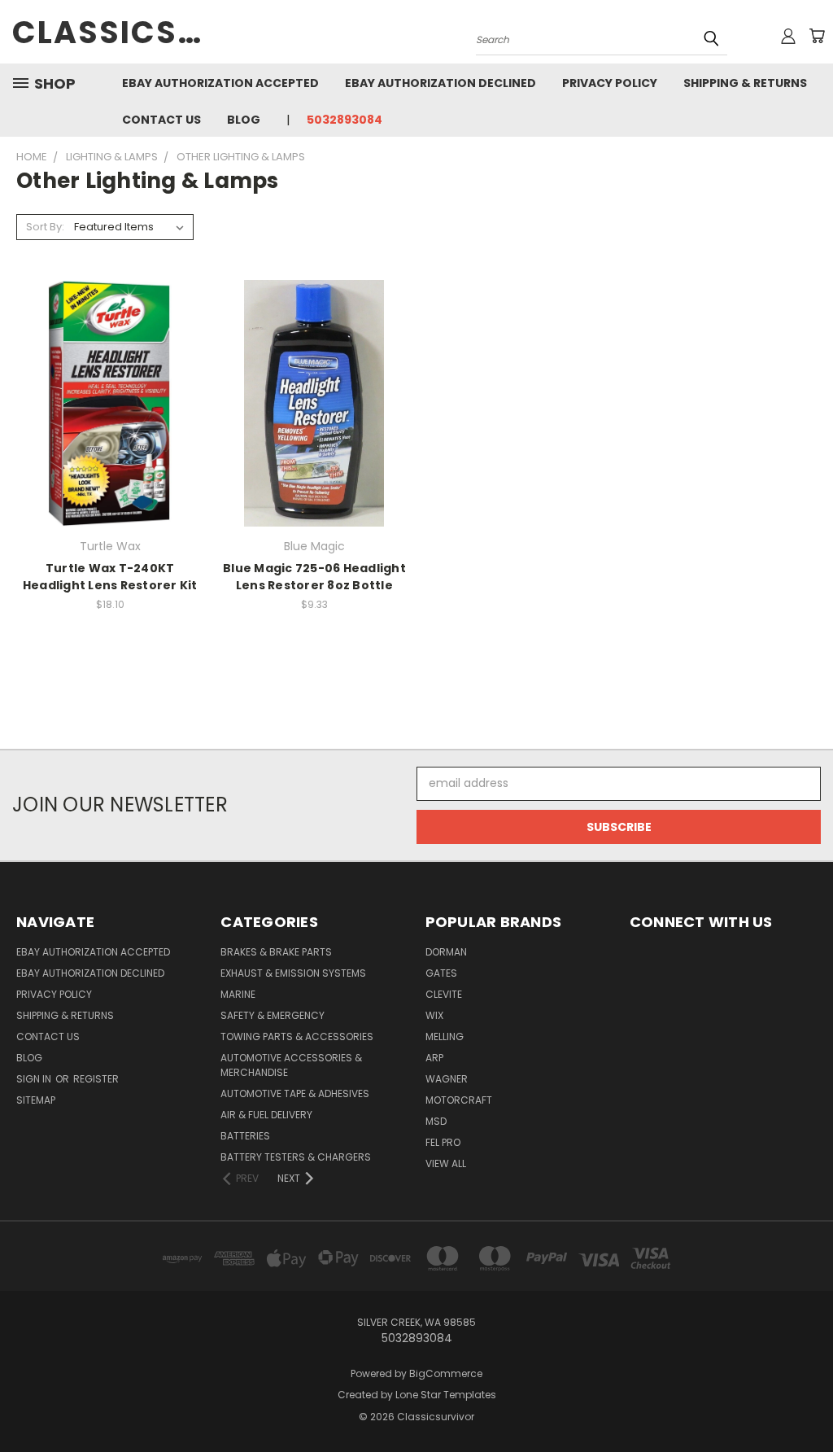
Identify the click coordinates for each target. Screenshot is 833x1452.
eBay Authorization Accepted (220, 83)
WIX (434, 1015)
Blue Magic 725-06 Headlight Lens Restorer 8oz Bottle (314, 576)
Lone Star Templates (445, 1395)
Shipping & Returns (745, 83)
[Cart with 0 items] (817, 36)
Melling (444, 1036)
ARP (434, 1058)
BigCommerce (445, 1373)
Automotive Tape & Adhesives (294, 1093)
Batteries (245, 1136)
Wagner (446, 1079)
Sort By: (45, 226)
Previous (808, 1401)
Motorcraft (458, 1100)
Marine (237, 994)
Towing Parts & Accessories (296, 1036)
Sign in (35, 1079)
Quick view (110, 370)
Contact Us (161, 120)
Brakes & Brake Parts (276, 952)
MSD (436, 1121)
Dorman (446, 952)
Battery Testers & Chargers (295, 1157)
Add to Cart (110, 432)
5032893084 (344, 120)
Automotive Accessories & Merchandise (291, 1065)
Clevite (443, 994)
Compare (105, 402)
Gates (441, 973)
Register (96, 1079)
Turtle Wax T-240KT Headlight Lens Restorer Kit (110, 576)
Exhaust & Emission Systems (293, 973)
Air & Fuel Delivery (266, 1115)
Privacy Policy (609, 83)
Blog (243, 120)
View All (445, 1163)
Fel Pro (442, 1142)
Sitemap (35, 1100)
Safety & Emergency (272, 1015)
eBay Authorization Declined (440, 83)
